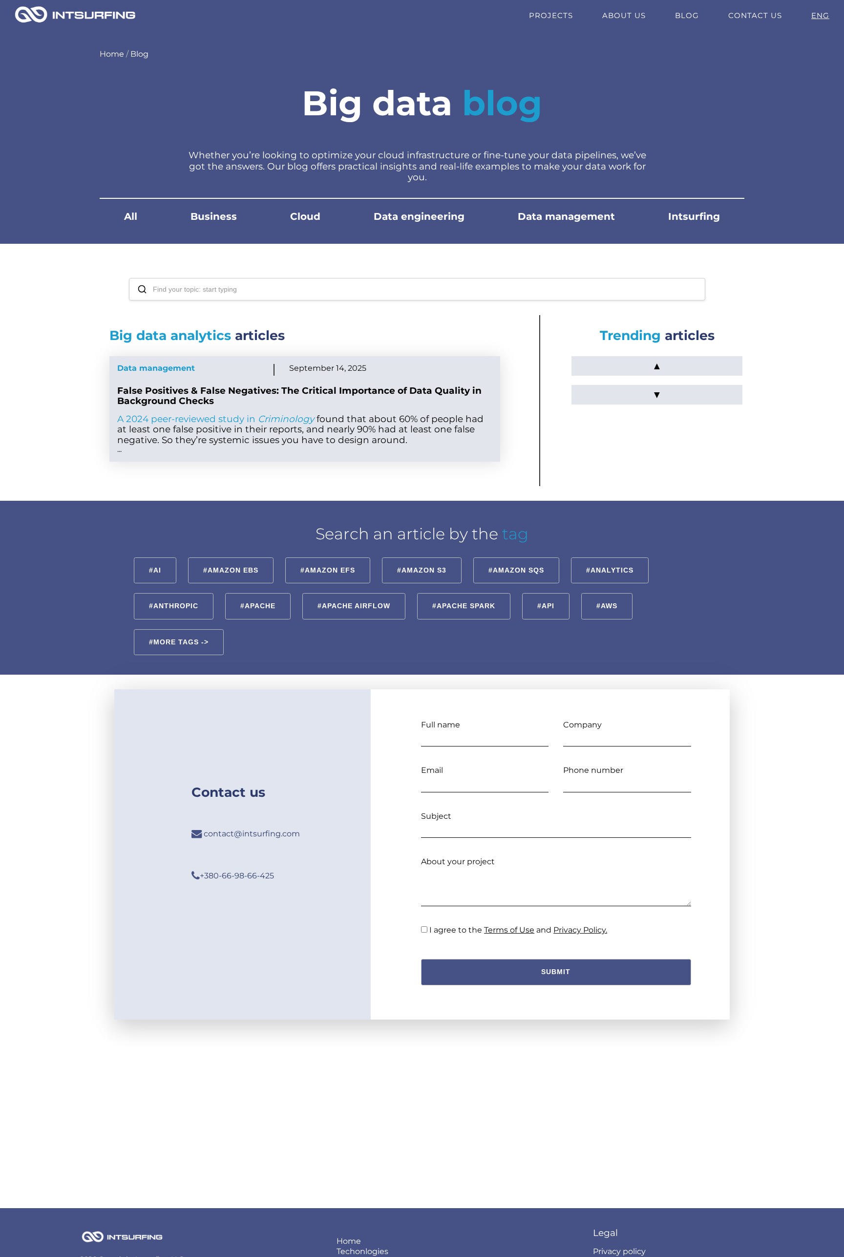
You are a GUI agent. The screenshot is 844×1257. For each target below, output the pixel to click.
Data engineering (419, 216)
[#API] (545, 592)
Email (432, 770)
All (130, 216)
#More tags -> (179, 642)
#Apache (257, 606)
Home (112, 54)
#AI (155, 570)
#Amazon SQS (516, 570)
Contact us (755, 15)
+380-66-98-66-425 (237, 875)
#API (545, 606)
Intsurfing (694, 216)
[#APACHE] (257, 592)
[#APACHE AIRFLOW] (353, 592)
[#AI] (155, 556)
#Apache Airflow (353, 606)
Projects (551, 15)
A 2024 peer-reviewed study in (215, 419)
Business (213, 216)
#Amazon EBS (230, 570)
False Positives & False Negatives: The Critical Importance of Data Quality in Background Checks (299, 395)
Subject (436, 816)
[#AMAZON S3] (421, 556)
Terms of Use (509, 930)
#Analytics (609, 570)
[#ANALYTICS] (610, 556)
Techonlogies (362, 1251)
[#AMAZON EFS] (327, 556)
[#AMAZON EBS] (230, 556)
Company (582, 724)
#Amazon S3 (421, 570)
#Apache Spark (463, 606)
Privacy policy (619, 1251)
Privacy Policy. (580, 930)
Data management (566, 216)
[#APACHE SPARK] (463, 592)
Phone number (593, 770)
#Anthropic (173, 606)
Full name (440, 724)
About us (624, 15)
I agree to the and (518, 930)
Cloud (305, 216)
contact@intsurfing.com (251, 833)
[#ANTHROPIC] (173, 592)
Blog (687, 15)
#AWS (606, 606)
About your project (458, 861)
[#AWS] (606, 592)
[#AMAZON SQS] (516, 556)
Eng (820, 15)
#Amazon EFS (327, 570)
